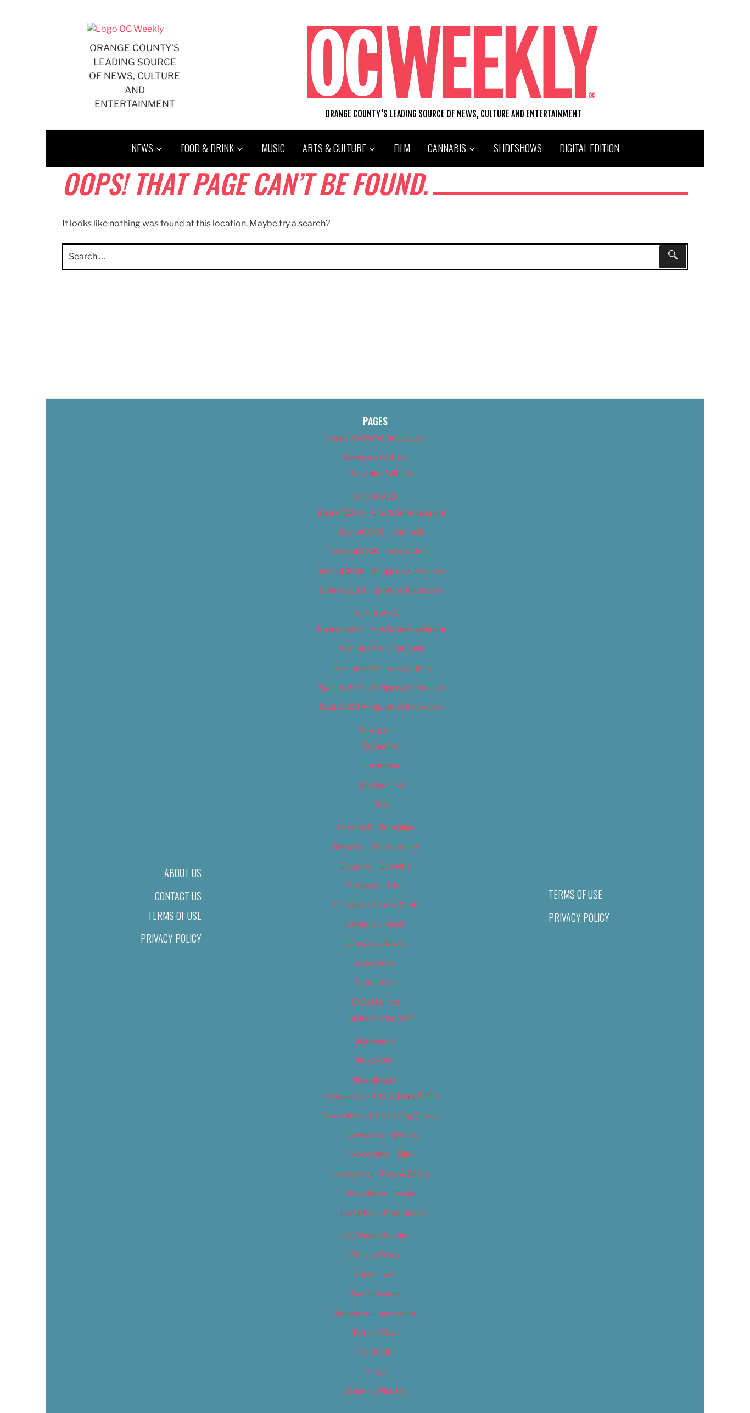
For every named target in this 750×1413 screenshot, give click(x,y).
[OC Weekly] (125, 29)
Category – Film (375, 885)
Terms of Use (175, 915)
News (142, 148)
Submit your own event (375, 1313)
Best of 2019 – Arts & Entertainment (381, 629)
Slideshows (518, 148)
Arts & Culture (334, 148)
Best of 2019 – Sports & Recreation (382, 706)
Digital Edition (589, 148)
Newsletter (375, 1060)
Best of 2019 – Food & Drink (382, 668)
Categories (381, 745)
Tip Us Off (375, 1351)
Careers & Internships (375, 827)
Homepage (375, 1040)
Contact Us (178, 896)
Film (402, 148)
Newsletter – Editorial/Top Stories (381, 1115)
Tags (381, 803)
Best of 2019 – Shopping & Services (381, 687)
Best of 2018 (375, 496)
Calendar (375, 729)
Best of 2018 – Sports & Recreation (382, 590)
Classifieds (375, 963)
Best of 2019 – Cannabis (382, 648)
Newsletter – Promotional (382, 1212)
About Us (183, 873)
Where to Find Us (375, 1390)
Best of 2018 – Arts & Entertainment (381, 512)
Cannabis (447, 148)
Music (273, 148)
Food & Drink (207, 148)
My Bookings (382, 784)
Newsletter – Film (381, 1154)
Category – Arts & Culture (375, 846)
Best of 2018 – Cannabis (382, 531)
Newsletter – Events (381, 1134)
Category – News (375, 943)
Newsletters (375, 1079)
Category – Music (375, 924)
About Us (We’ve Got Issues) (375, 437)
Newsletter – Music (382, 1193)
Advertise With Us (375, 457)
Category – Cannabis (375, 866)
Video (375, 1371)
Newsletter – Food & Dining (381, 1173)
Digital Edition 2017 (382, 1018)
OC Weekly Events (375, 1235)
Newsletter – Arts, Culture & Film (381, 1095)
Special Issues (375, 1293)
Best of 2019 (375, 613)
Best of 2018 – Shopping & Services (381, 570)
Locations (382, 765)
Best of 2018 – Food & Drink (382, 551)
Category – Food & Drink (375, 904)
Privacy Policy (171, 938)
